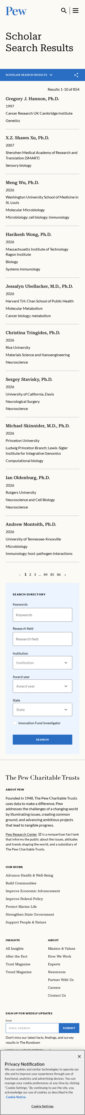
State (16, 700)
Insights (13, 940)
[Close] (79, 1056)
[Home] (42, 777)
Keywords (20, 604)
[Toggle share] (76, 75)
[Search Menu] (64, 10)
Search (42, 739)
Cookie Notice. (16, 1097)
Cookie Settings (42, 1106)
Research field (23, 628)
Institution (20, 653)
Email (9, 1020)
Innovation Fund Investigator (39, 723)
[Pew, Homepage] (16, 10)
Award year (21, 677)
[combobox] (16, 662)
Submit (69, 1028)
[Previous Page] (65, 574)
